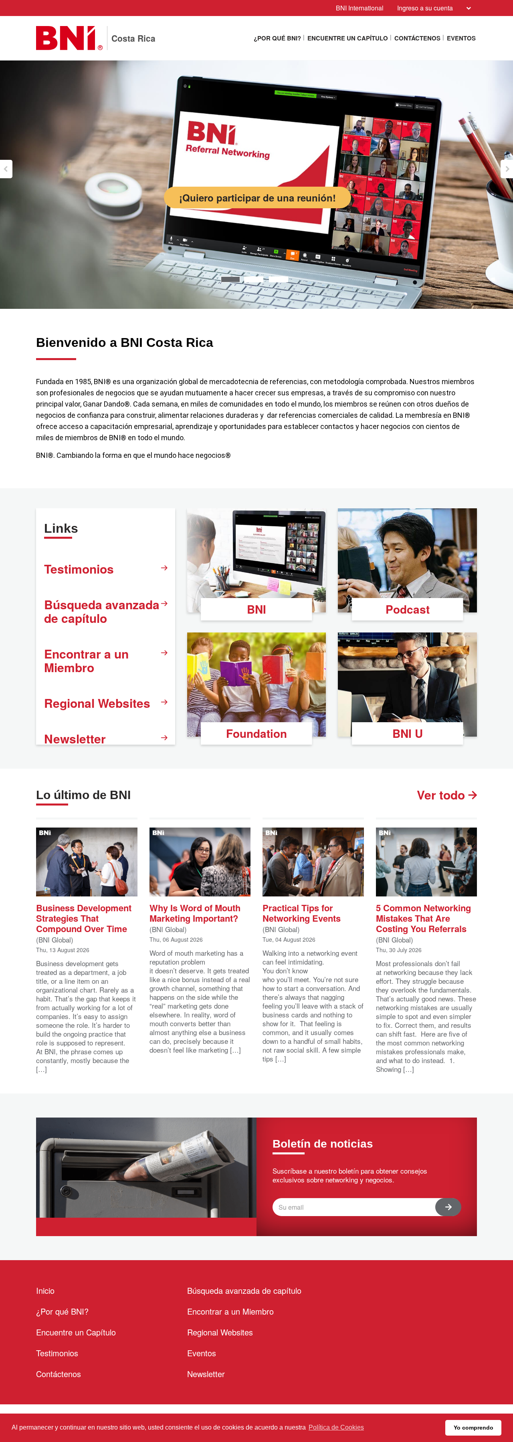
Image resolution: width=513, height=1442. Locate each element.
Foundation (256, 733)
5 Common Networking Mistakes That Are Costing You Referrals (423, 917)
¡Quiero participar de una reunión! (257, 197)
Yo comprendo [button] (473, 1427)
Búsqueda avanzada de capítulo (102, 611)
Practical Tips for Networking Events (302, 912)
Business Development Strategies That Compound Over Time (83, 917)
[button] (6, 169)
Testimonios (79, 568)
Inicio (45, 1290)
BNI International (360, 7)
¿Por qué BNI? (277, 38)
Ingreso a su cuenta (425, 7)
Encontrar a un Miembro (86, 660)
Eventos (461, 38)
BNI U (407, 733)
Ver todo (442, 795)
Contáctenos (417, 38)
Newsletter (75, 738)
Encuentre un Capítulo (347, 38)
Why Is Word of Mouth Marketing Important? (194, 912)
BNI (256, 609)
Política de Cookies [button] (336, 1427)
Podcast (408, 609)
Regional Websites (97, 702)
